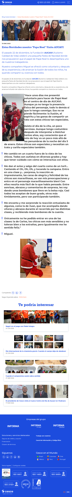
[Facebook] (11, 457)
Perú (51, 459)
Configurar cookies (19, 465)
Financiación (6, 441)
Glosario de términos (9, 444)
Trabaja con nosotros (43, 436)
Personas (22, 297)
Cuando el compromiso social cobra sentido (23, 376)
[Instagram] (18, 457)
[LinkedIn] (7, 457)
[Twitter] (3, 457)
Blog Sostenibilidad (8, 17)
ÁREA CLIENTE (60, 2)
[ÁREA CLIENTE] (68, 2)
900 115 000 (45, 2)
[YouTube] (15, 457)
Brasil (41, 456)
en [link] (68, 492)
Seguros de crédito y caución (11, 438)
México (41, 459)
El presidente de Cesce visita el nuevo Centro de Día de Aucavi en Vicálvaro (36, 401)
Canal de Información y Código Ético (48, 440)
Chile (61, 456)
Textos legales (6, 465)
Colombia (53, 456)
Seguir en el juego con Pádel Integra (20, 326)
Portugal (63, 459)
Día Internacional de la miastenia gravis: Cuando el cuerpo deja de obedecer (36, 351)
